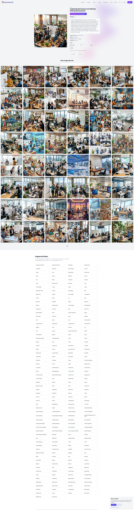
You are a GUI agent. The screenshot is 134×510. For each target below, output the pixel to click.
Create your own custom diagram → (78, 13)
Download (80, 54)
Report (80, 38)
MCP (111, 2)
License (71, 50)
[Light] (121, 2)
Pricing (115, 2)
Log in (124, 2)
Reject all (119, 504)
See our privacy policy (115, 507)
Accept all (113, 504)
